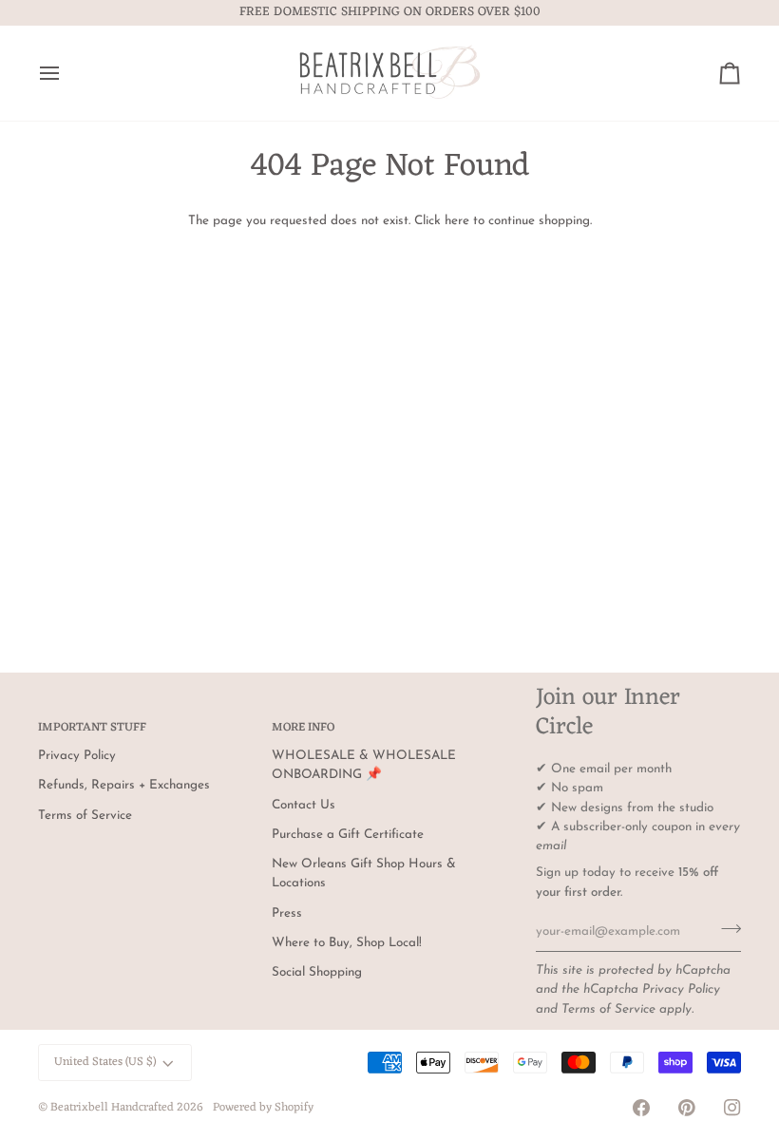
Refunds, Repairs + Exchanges (124, 785)
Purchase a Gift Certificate (348, 834)
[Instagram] (732, 1107)
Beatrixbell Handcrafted (112, 1107)
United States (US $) (105, 1062)
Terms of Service (608, 1009)
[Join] (725, 929)
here (457, 221)
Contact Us (303, 805)
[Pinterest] (686, 1107)
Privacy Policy (681, 989)
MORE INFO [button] (303, 728)
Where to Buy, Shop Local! (347, 943)
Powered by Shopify (263, 1107)
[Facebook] (641, 1107)
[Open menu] (66, 73)
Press (287, 913)
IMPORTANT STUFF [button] (92, 728)
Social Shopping (317, 972)
